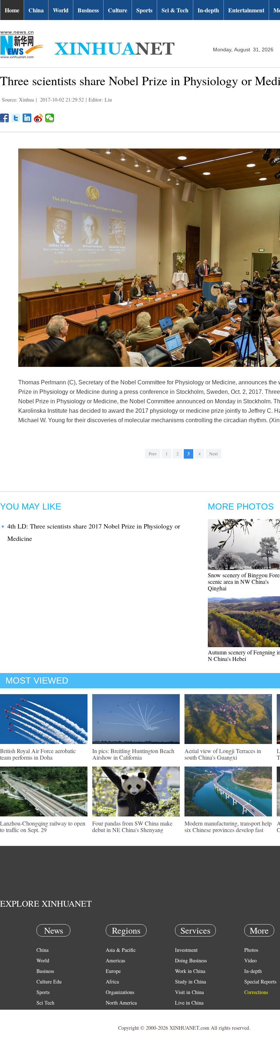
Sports (144, 10)
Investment (186, 949)
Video (250, 960)
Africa (112, 981)
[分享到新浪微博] (38, 118)
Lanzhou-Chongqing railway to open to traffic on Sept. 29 (42, 826)
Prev (153, 453)
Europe (113, 970)
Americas (115, 960)
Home (12, 10)
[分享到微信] (49, 118)
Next (213, 453)
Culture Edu (49, 981)
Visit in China (189, 992)
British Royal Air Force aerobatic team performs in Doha (38, 754)
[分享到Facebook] (4, 118)
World (61, 10)
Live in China (189, 1002)
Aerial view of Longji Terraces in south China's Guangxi (222, 754)
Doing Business (191, 960)
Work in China (190, 970)
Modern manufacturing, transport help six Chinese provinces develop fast (228, 826)
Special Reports (260, 981)
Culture (117, 10)
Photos (251, 949)
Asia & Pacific (121, 949)
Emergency (186, 1013)
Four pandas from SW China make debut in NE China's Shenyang (132, 826)
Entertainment (246, 10)
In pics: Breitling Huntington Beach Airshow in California (133, 754)
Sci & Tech (175, 10)
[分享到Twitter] (15, 118)
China (36, 10)
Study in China (190, 981)
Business (88, 10)
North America (121, 1002)
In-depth (208, 10)
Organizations (120, 992)
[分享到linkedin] (27, 118)
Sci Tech (45, 1002)
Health (43, 1013)
